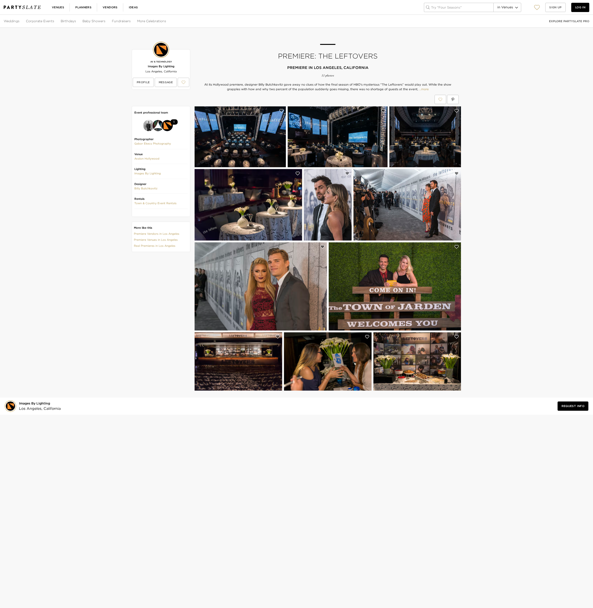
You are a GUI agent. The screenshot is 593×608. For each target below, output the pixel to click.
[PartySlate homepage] (22, 7)
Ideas (133, 7)
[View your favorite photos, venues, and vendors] (537, 7)
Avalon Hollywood (146, 158)
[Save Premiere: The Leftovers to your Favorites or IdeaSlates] (440, 99)
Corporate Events (40, 21)
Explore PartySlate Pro (569, 21)
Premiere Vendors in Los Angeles (156, 233)
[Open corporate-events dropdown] (54, 21)
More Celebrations (151, 21)
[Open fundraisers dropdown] (131, 21)
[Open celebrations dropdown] (166, 21)
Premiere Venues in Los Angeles (156, 239)
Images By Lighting (161, 66)
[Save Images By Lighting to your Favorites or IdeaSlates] (183, 82)
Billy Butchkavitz (146, 188)
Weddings (11, 21)
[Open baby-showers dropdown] (105, 21)
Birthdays (68, 21)
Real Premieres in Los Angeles (154, 245)
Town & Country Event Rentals (155, 203)
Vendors (110, 7)
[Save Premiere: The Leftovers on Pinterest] (453, 99)
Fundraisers (121, 21)
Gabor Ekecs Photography (152, 143)
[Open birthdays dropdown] (76, 21)
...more (423, 89)
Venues (58, 7)
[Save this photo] (281, 111)
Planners (83, 7)
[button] (537, 7)
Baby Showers (93, 21)
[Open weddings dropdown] (19, 21)
